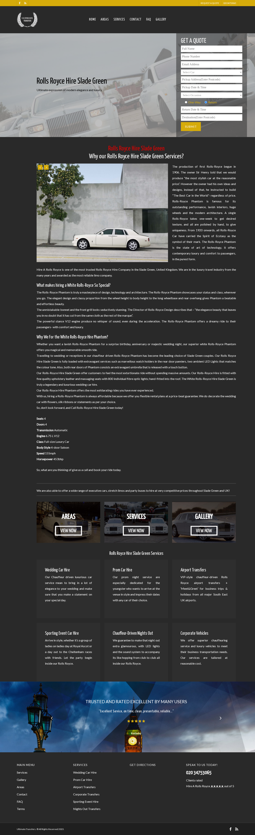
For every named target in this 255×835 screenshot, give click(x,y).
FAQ (148, 19)
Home (92, 19)
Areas (105, 19)
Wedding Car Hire (85, 772)
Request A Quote (210, 3)
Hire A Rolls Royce (198, 786)
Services (119, 19)
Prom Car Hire (82, 779)
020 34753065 (229, 3)
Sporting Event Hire (85, 801)
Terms (21, 809)
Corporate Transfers (86, 794)
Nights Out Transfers (86, 809)
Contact (136, 19)
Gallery (161, 19)
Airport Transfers (84, 787)
